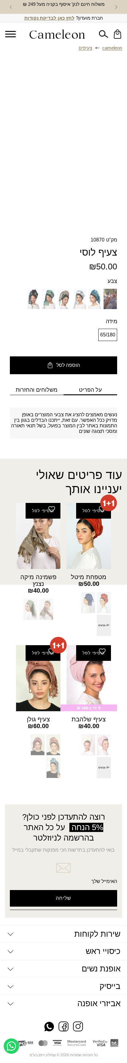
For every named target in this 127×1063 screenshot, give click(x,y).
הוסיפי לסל (93, 510)
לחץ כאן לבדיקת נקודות (49, 18)
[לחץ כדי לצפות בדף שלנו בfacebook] (63, 1027)
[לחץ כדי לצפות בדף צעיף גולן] (38, 678)
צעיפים (85, 47)
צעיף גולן (38, 719)
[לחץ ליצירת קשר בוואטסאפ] (11, 1046)
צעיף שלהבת (89, 719)
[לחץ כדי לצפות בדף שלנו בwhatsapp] (49, 1027)
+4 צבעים (103, 625)
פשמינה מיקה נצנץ (38, 580)
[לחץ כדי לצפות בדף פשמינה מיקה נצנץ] (38, 536)
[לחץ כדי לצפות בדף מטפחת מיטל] (89, 536)
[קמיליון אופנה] (57, 34)
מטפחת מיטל (88, 577)
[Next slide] (11, 7)
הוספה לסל (68, 365)
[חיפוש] (103, 34)
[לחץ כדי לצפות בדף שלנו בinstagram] (78, 1027)
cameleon (112, 47)
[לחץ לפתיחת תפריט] (10, 34)
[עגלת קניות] (117, 34)
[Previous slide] (116, 7)
